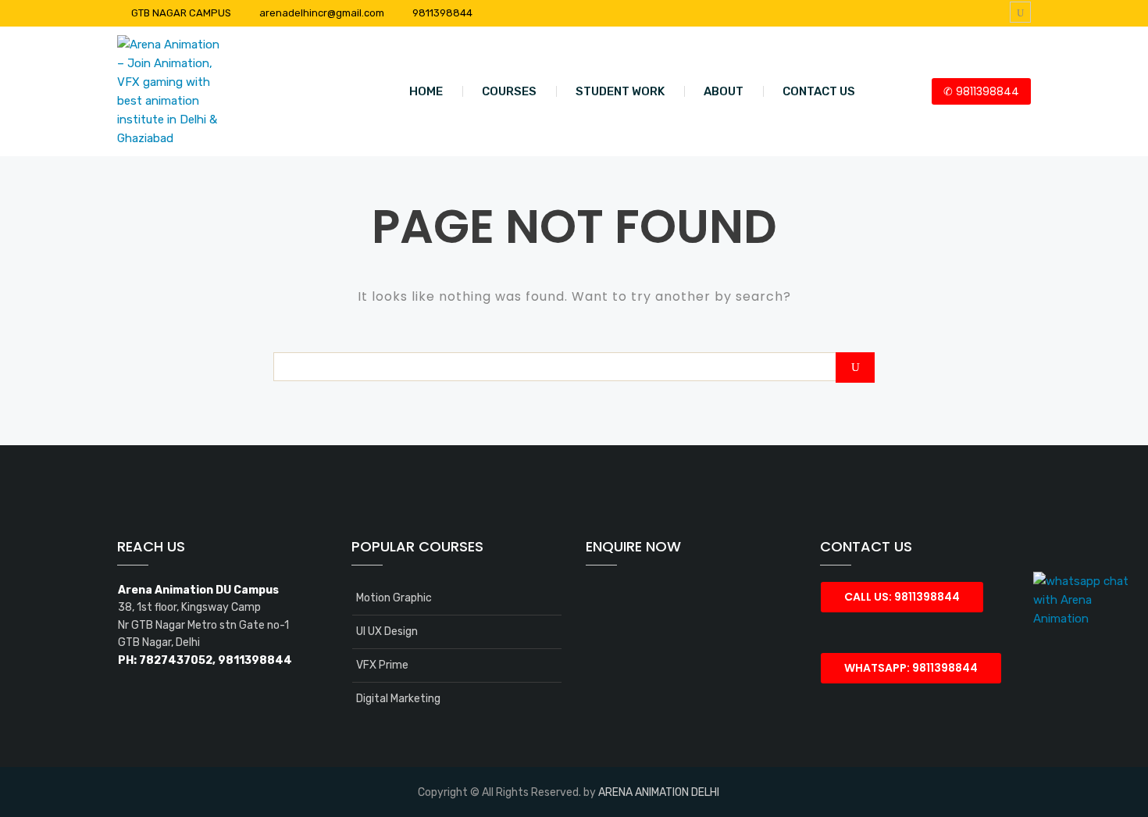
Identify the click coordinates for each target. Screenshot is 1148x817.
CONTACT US (819, 91)
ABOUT (723, 91)
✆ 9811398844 (981, 91)
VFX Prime (382, 665)
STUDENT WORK (620, 91)
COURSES (509, 91)
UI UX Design (387, 631)
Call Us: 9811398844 (902, 597)
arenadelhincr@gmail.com (321, 13)
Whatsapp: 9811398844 (911, 668)
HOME (426, 91)
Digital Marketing (398, 698)
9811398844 (442, 13)
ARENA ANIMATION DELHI (658, 792)
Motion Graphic (394, 598)
